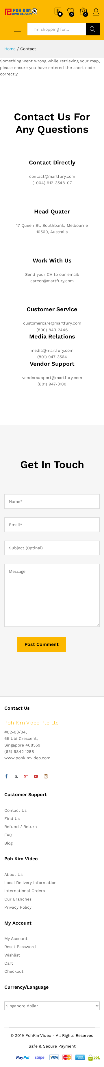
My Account (15, 938)
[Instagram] (46, 776)
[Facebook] (6, 776)
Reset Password (20, 946)
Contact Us (15, 810)
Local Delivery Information (30, 882)
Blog (8, 843)
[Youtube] (36, 776)
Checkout (13, 971)
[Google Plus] (26, 776)
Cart (8, 963)
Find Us (12, 818)
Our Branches (17, 899)
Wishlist (12, 955)
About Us (13, 874)
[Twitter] (16, 776)
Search (93, 29)
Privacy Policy (17, 907)
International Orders (24, 890)
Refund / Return (20, 826)
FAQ (8, 835)
